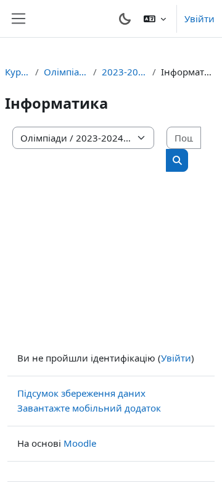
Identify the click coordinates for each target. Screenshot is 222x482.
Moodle (80, 443)
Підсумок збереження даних (81, 393)
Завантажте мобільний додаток (89, 408)
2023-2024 (124, 72)
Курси (17, 72)
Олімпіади (66, 72)
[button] (155, 18)
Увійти (199, 18)
